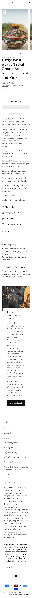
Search (7, 428)
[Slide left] (12, 53)
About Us (8, 433)
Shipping (5, 85)
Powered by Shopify (16, 594)
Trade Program (10, 443)
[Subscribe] (25, 567)
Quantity (5, 89)
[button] (2, 2)
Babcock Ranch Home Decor (19, 592)
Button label (16, 403)
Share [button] (6, 232)
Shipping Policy (10, 453)
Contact (7, 475)
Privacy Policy (10, 448)
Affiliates (7, 438)
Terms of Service (11, 462)
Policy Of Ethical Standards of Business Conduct (16, 468)
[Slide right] (20, 53)
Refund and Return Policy (15, 457)
